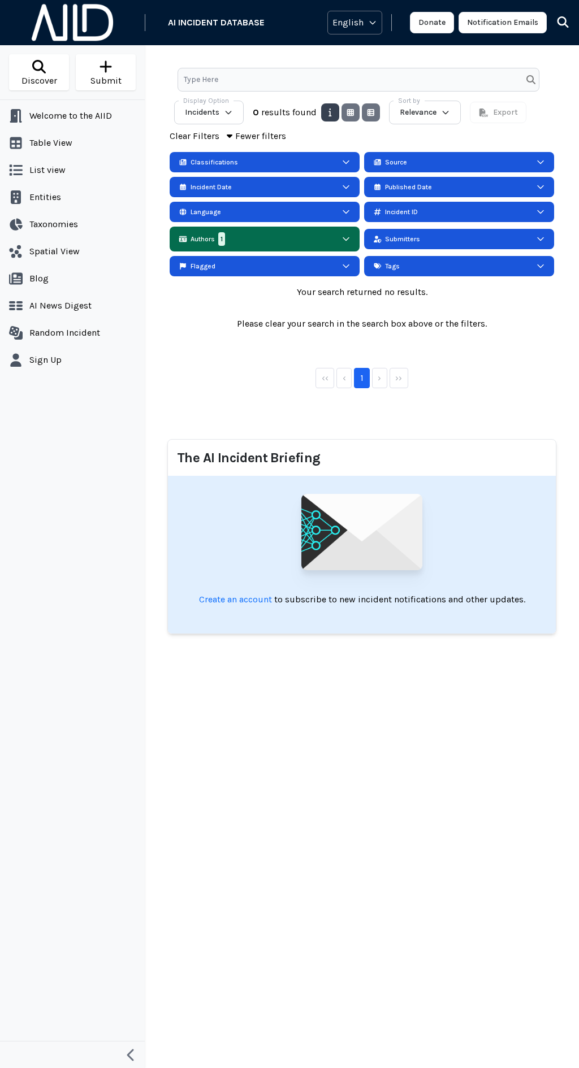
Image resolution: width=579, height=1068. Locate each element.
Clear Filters (194, 136)
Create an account (235, 599)
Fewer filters (260, 136)
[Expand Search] (556, 22)
